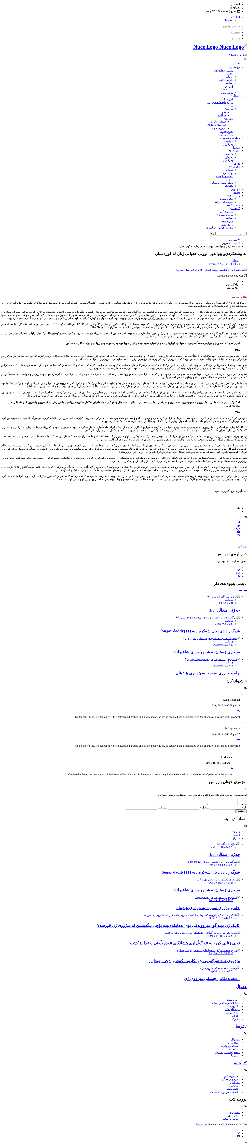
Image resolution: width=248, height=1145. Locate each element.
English (233, 17)
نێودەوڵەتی (227, 92)
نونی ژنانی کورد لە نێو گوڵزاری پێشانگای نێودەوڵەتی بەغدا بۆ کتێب (185, 943)
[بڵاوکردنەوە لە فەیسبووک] (239, 522)
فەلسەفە (228, 89)
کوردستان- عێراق (216, 124)
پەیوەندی (235, 32)
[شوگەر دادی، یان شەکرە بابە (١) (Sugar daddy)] (213, 617)
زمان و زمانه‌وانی (223, 70)
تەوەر (237, 163)
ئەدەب (229, 73)
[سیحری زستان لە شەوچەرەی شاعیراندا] (216, 638)
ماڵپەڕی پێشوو (231, 26)
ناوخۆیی (228, 140)
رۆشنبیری (234, 67)
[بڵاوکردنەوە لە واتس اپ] (239, 534)
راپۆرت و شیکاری (230, 137)
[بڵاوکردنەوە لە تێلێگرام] (238, 531)
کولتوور (229, 86)
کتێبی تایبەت (226, 198)
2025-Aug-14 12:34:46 (221, 971)
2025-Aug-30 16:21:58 (221, 953)
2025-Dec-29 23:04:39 (221, 882)
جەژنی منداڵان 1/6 (224, 610)
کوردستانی (227, 99)
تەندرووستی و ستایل (221, 182)
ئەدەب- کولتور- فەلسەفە (219, 227)
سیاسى (229, 83)
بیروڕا (236, 147)
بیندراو (236, 838)
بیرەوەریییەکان (225, 214)
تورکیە (229, 108)
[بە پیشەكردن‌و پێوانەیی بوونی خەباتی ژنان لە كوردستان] (215, 269)
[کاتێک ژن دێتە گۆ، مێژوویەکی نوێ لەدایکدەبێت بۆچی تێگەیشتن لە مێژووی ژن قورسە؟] (191, 915)
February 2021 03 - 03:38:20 (224, 264)
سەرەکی (232, 239)
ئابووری (229, 118)
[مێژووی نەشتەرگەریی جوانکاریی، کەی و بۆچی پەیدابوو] (208, 950)
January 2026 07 (224, 623)
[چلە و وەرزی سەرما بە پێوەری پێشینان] (217, 659)
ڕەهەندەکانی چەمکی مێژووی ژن (212, 978)
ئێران (230, 105)
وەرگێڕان (228, 144)
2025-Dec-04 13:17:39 (221, 935)
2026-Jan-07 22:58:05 (221, 864)
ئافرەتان (235, 166)
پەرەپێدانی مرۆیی (223, 201)
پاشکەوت (241, 811)
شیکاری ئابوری (218, 121)
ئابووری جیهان (218, 128)
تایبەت (236, 834)
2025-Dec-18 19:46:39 (221, 900)
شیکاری (221, 115)
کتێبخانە (229, 185)
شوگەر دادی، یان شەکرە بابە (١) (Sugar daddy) (200, 631)
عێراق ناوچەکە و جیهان (220, 102)
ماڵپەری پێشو (230, 1118)
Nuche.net (201, 1124)
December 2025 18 (223, 665)
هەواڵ (236, 95)
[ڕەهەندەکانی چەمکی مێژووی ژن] (220, 968)
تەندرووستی (226, 131)
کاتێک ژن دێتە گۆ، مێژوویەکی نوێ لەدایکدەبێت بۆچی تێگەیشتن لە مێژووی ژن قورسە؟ (168, 925)
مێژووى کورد (225, 79)
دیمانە (236, 192)
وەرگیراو (228, 160)
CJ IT (224, 1124)
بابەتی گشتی (233, 205)
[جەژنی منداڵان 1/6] (228, 596)
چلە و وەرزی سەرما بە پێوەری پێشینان (208, 673)
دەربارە (236, 38)
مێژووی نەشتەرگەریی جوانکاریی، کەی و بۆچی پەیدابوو (194, 961)
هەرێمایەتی (227, 221)
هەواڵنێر (235, 260)
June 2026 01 (226, 602)
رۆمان (229, 76)
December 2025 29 (223, 644)
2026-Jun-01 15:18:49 (221, 847)
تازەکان (235, 831)
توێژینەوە (235, 150)
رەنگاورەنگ (226, 134)
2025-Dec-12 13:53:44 (221, 918)
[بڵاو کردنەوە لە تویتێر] (238, 525)
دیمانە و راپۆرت (224, 176)
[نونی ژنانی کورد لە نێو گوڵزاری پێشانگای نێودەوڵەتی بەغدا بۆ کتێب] (202, 932)
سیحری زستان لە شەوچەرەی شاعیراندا (206, 652)
